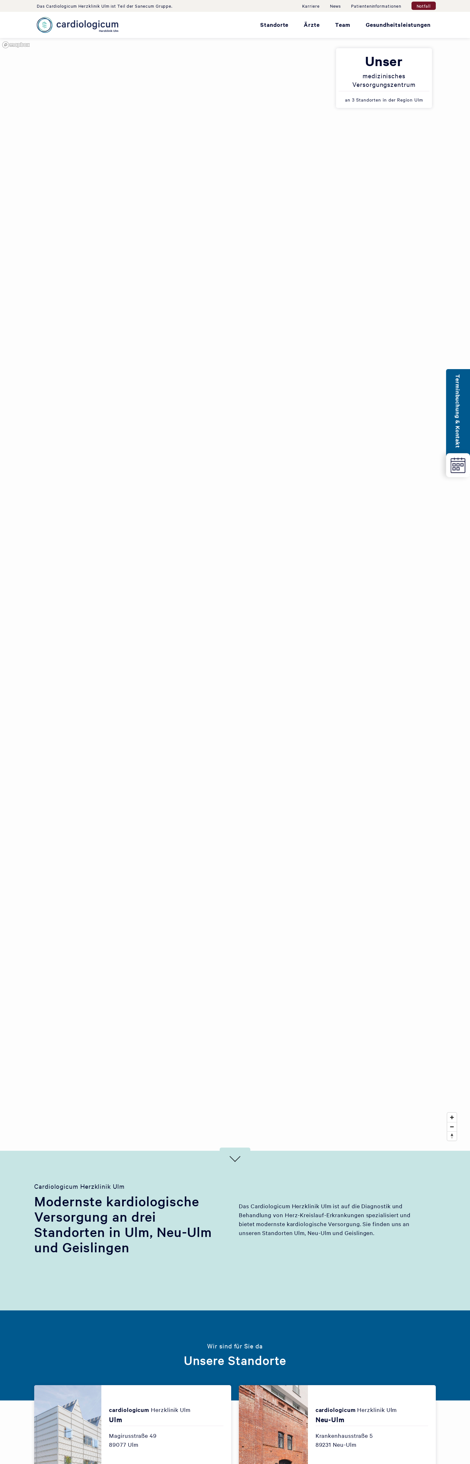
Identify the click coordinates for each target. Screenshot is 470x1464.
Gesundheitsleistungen (398, 24)
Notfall (424, 6)
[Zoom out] (452, 1126)
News (335, 6)
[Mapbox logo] (16, 45)
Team (342, 24)
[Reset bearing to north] (452, 1136)
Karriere (310, 6)
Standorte (274, 24)
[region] (235, 594)
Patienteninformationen (376, 6)
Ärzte (312, 24)
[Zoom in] (452, 1117)
